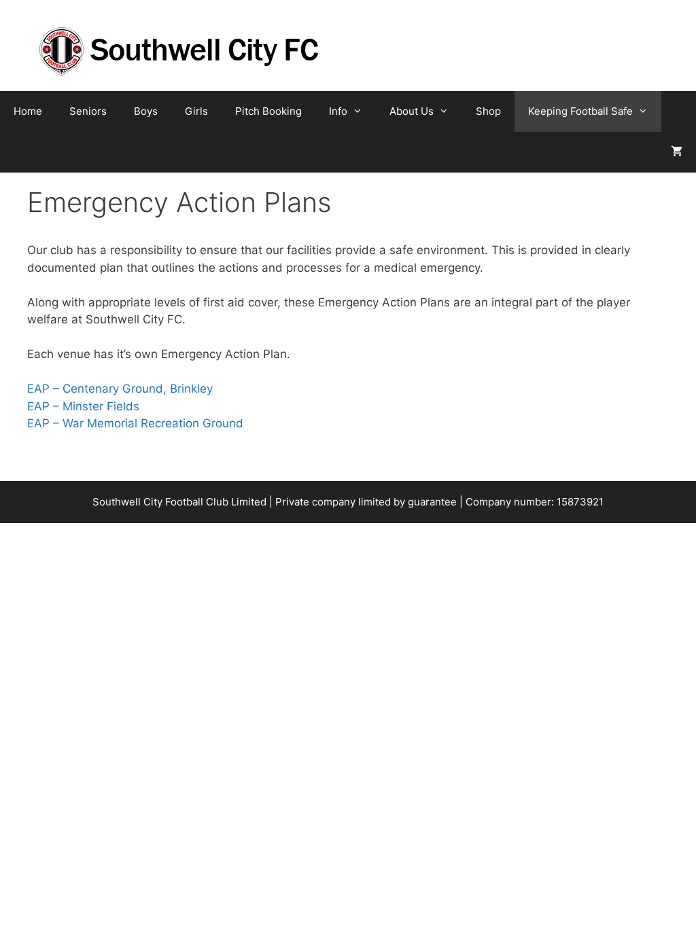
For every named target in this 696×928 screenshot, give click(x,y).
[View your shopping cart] (676, 152)
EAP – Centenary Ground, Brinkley (120, 388)
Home (28, 111)
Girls (196, 111)
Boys (146, 111)
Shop (488, 111)
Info (338, 111)
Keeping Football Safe (580, 111)
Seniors (88, 111)
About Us (411, 111)
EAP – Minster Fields (83, 406)
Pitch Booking (268, 111)
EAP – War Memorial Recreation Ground (135, 423)
